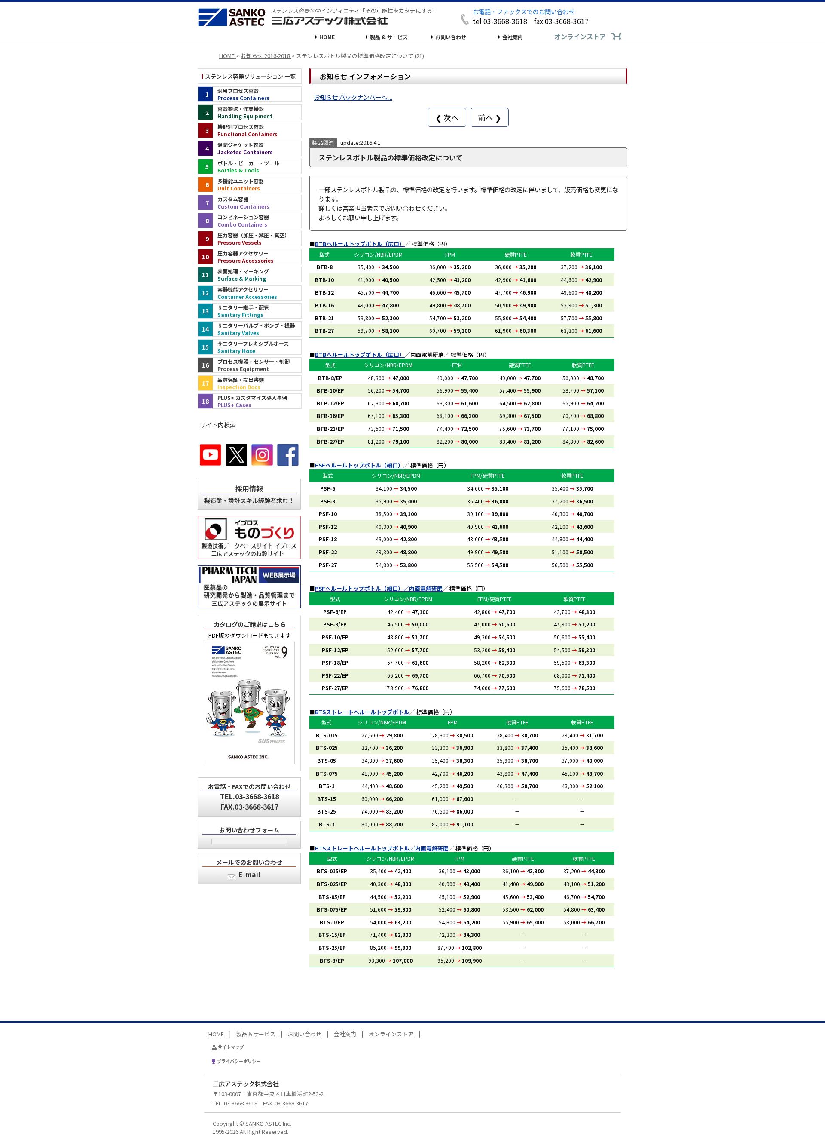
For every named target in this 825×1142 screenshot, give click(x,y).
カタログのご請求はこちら (250, 624)
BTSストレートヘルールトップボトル (362, 712)
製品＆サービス (255, 1034)
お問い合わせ (450, 36)
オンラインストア (580, 36)
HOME (327, 36)
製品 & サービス (389, 36)
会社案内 (512, 36)
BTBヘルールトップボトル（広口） (360, 243)
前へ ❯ (489, 117)
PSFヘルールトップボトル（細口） (359, 465)
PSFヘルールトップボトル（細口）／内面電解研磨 (379, 588)
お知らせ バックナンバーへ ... (353, 96)
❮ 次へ (447, 117)
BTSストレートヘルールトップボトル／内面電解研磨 (382, 848)
